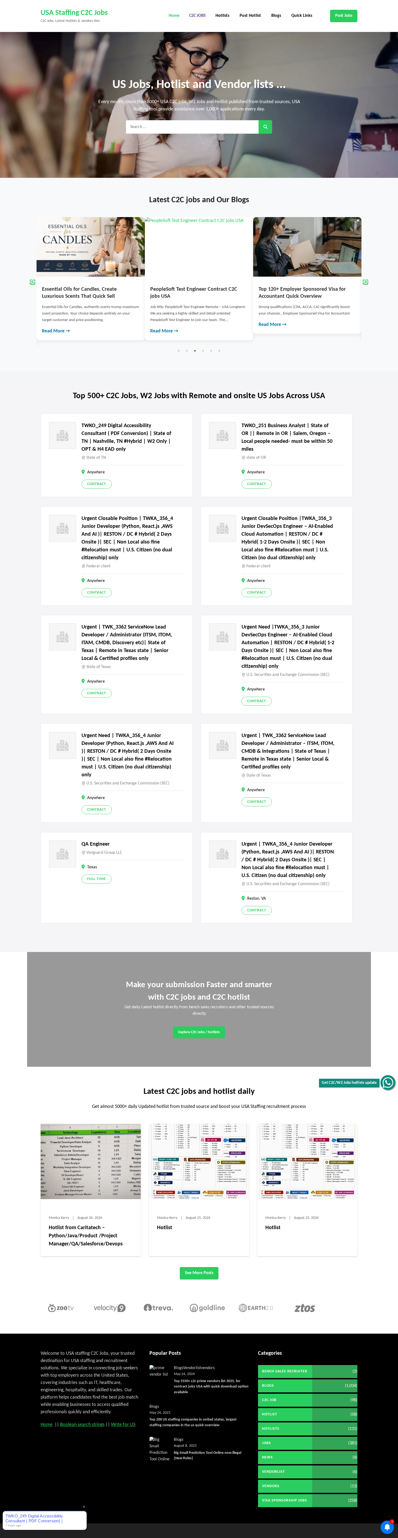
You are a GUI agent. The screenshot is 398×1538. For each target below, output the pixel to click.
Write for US (123, 1424)
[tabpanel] (91, 278)
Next (365, 282)
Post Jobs (343, 16)
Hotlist (164, 1228)
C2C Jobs (197, 16)
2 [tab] (187, 351)
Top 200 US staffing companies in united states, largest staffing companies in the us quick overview (193, 1422)
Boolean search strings (82, 1424)
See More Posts (199, 1273)
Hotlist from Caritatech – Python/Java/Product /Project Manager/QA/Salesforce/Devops (86, 1236)
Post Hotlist (250, 16)
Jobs (266, 1443)
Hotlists (222, 16)
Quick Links (301, 16)
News (267, 1457)
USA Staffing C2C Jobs (74, 13)
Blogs (276, 16)
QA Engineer (95, 844)
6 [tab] (219, 351)
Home (174, 16)
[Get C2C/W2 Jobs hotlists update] (387, 1082)
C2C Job (269, 1400)
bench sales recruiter (284, 1371)
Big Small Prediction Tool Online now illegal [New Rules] (207, 1455)
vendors (208, 1368)
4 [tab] (203, 351)
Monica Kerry (59, 1218)
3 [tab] (195, 351)
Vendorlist (192, 1368)
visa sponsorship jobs (284, 1500)
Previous (32, 282)
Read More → (56, 331)
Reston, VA (256, 898)
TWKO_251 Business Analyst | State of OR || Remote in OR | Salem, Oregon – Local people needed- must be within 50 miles (287, 437)
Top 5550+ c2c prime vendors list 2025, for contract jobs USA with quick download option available (211, 1386)
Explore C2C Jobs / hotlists (199, 1032)
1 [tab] (178, 351)
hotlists (270, 1429)
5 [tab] (211, 351)
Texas (92, 867)
